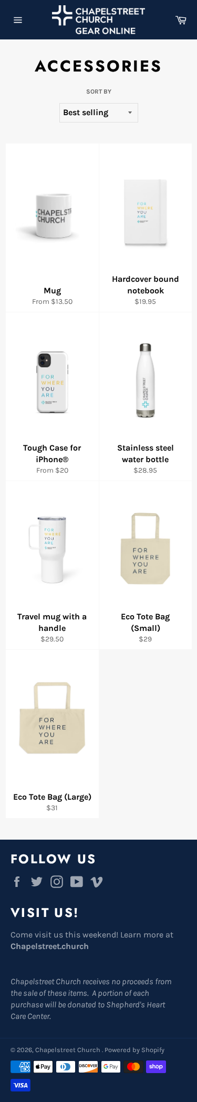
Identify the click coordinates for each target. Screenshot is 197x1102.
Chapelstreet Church (68, 1050)
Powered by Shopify (134, 1050)
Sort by (98, 91)
